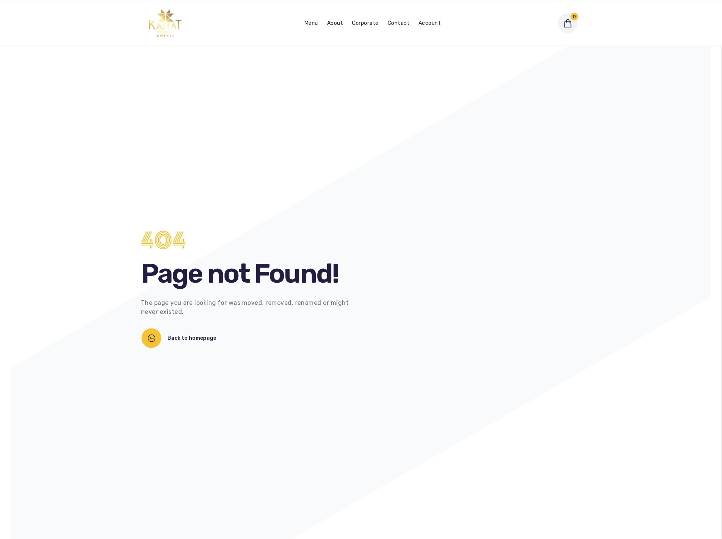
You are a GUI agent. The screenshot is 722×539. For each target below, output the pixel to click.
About (335, 23)
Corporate (365, 23)
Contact (399, 23)
